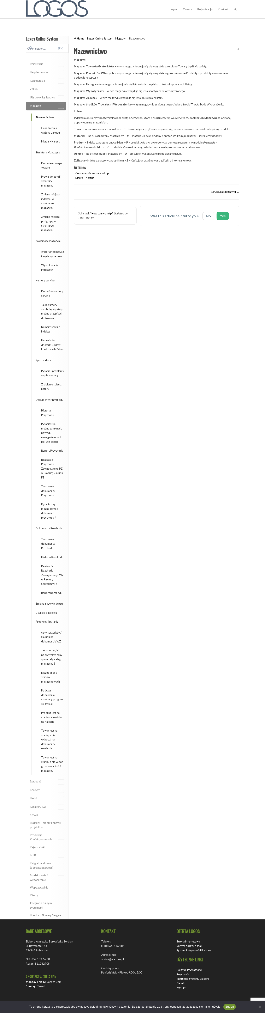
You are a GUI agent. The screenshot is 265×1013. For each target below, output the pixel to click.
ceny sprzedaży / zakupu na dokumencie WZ (51, 637)
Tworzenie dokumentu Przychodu (48, 491)
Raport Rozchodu (51, 592)
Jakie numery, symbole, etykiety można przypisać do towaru (52, 311)
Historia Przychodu (47, 412)
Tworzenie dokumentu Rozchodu (48, 544)
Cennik (181, 983)
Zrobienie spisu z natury (51, 386)
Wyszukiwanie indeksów (49, 267)
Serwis (34, 815)
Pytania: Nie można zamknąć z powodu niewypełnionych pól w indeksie (51, 432)
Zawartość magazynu (48, 241)
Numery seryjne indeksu (50, 329)
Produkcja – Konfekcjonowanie (41, 837)
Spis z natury (43, 360)
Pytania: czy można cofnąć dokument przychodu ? (49, 511)
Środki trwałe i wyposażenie (39, 877)
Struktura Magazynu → (225, 191)
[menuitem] (173, 9)
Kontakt (181, 987)
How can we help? (102, 213)
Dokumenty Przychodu (49, 399)
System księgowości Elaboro (194, 950)
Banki (33, 798)
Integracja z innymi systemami (41, 905)
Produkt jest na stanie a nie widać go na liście (51, 717)
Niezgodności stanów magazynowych (50, 677)
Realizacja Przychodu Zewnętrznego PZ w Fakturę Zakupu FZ (52, 468)
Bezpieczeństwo (39, 72)
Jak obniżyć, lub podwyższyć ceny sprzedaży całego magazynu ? (51, 657)
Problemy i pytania (47, 621)
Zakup (34, 89)
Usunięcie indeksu (46, 612)
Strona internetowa (188, 941)
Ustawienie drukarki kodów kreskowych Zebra (52, 345)
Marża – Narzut (50, 141)
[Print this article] (238, 49)
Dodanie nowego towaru (51, 165)
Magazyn (35, 105)
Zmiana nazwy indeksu (49, 603)
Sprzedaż (35, 781)
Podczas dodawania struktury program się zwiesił (52, 697)
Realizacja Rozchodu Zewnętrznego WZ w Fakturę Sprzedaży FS (52, 575)
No (208, 216)
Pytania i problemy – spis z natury (52, 373)
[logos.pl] (57, 9)
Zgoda (229, 1006)
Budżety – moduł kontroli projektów (45, 825)
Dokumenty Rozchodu (49, 528)
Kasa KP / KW (38, 806)
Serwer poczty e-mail (189, 945)
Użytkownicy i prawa (42, 97)
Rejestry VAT (38, 847)
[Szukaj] (235, 9)
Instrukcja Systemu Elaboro (193, 978)
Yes (223, 216)
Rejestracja (36, 64)
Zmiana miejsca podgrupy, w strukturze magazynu (50, 223)
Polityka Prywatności (189, 969)
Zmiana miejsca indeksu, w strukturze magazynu (50, 201)
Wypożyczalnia (39, 887)
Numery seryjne (45, 280)
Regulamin (183, 974)
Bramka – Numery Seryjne (45, 915)
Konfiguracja (37, 80)
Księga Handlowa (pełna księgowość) (41, 865)
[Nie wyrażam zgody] (260, 1007)
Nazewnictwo (45, 117)
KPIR (33, 854)
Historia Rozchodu (52, 557)
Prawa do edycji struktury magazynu (50, 181)
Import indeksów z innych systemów (52, 254)
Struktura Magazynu (48, 152)
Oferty (34, 895)
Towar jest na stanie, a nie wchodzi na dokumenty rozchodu (49, 739)
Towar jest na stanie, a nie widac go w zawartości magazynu (52, 764)
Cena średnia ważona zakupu (50, 130)
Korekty (35, 790)
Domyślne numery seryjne (52, 293)
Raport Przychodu (52, 450)
